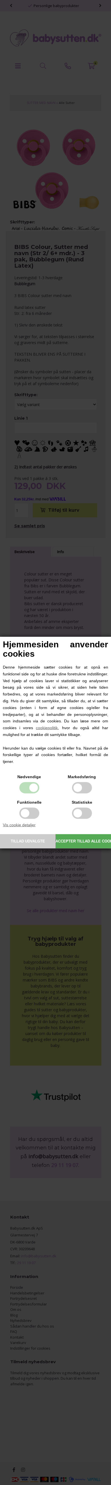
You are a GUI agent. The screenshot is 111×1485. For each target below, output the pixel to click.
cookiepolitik (47, 728)
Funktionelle (29, 802)
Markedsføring (82, 776)
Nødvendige (29, 776)
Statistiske (82, 802)
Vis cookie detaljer (19, 825)
